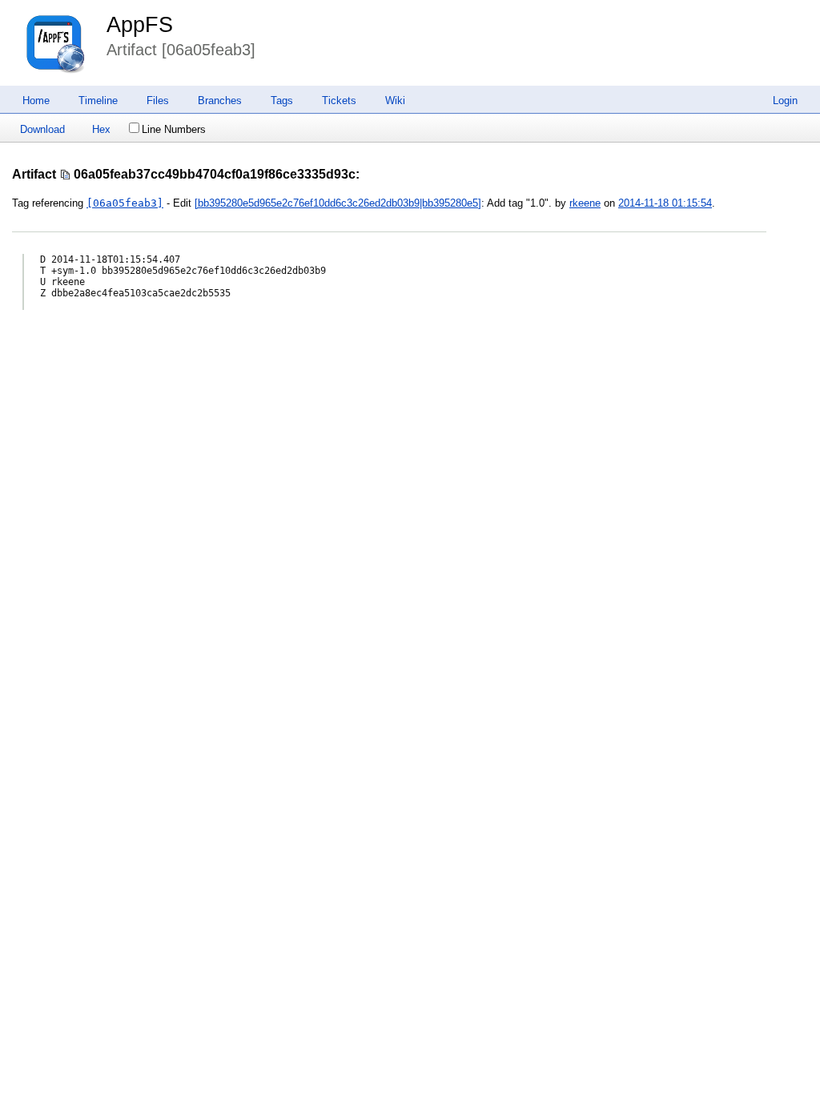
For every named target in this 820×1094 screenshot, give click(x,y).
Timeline (98, 101)
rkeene (585, 203)
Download (42, 129)
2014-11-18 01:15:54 (665, 203)
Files (158, 101)
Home (36, 101)
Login (785, 101)
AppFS (140, 25)
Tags (282, 101)
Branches (220, 101)
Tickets (339, 101)
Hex (101, 129)
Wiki (395, 101)
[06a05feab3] (124, 203)
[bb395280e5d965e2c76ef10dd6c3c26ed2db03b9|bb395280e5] (338, 203)
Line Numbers (174, 129)
